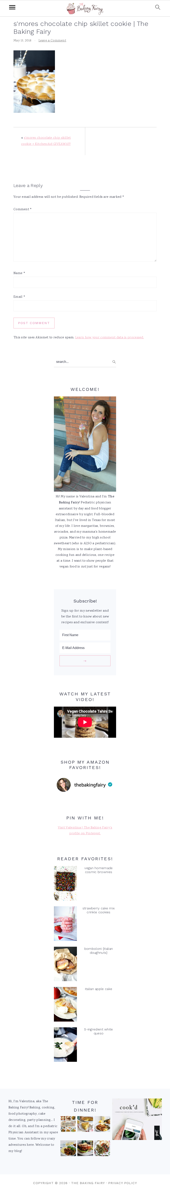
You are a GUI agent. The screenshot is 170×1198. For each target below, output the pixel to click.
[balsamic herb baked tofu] (68, 1149)
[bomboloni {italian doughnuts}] (65, 965)
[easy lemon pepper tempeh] (102, 1125)
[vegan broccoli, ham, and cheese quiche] (85, 1125)
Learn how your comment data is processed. (109, 337)
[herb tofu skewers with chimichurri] (102, 1149)
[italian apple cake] (65, 1005)
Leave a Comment (52, 40)
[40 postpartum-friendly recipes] (68, 1125)
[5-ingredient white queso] (65, 1045)
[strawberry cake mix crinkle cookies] (65, 924)
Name (19, 273)
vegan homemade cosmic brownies (98, 870)
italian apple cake (98, 989)
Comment (22, 209)
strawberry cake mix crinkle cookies (99, 910)
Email (19, 297)
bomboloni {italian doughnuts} (98, 951)
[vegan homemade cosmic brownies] (65, 884)
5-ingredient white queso (98, 1031)
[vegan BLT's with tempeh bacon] (85, 1149)
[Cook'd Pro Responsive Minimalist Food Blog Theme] (137, 1139)
